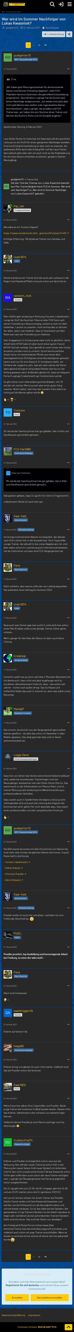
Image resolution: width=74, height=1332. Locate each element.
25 (39, 45)
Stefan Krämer (12, 867)
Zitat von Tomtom (20, 472)
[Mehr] (68, 69)
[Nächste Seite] (45, 45)
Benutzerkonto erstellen (49, 1297)
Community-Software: (37, 1327)
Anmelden (17, 1297)
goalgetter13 (12, 27)
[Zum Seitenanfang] (68, 1327)
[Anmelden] (60, 4)
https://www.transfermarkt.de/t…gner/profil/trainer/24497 (35, 233)
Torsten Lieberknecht (16, 862)
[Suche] (52, 4)
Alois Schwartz (13, 879)
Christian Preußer (14, 873)
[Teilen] (69, 34)
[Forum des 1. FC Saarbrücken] (14, 4)
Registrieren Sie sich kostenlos (22, 1285)
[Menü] (69, 4)
